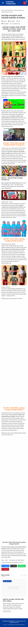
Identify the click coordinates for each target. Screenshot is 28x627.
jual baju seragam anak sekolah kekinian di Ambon (13, 16)
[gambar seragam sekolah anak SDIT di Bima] (14, 588)
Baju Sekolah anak (16, 23)
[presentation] (21, 575)
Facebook (6, 566)
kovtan (4, 21)
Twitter (14, 566)
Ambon (6, 560)
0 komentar (6, 23)
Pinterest (6, 569)
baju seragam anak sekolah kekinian (16, 560)
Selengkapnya (7, 611)
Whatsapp (22, 566)
